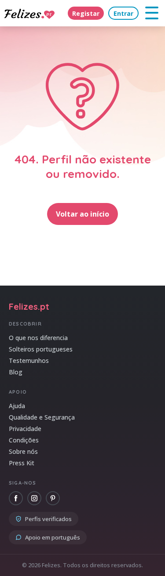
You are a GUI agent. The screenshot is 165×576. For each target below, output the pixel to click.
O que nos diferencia (38, 337)
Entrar (123, 13)
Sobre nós (23, 451)
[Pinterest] (53, 498)
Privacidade (25, 428)
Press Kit (21, 463)
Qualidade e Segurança (42, 417)
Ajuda (17, 406)
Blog (15, 372)
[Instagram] (34, 498)
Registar (85, 13)
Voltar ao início (82, 214)
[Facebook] (16, 498)
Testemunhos (29, 360)
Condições (24, 440)
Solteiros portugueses (41, 349)
